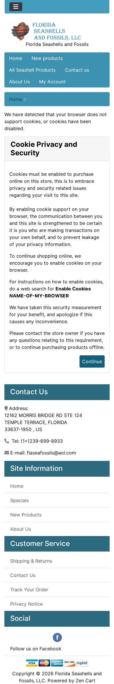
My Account (52, 82)
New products (47, 58)
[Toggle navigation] (15, 6)
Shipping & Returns (31, 561)
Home (15, 58)
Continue (92, 361)
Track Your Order (29, 589)
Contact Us (22, 575)
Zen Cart (85, 680)
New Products (26, 515)
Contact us (77, 70)
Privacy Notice (26, 604)
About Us (19, 82)
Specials (19, 500)
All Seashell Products (32, 70)
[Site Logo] (57, 31)
